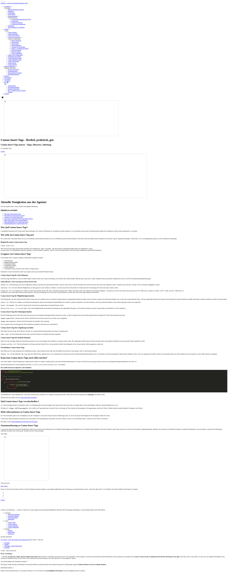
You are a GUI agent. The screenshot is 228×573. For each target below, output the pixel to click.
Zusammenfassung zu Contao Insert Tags (15, 223)
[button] (6, 561)
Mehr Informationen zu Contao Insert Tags (16, 222)
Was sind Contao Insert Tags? (12, 214)
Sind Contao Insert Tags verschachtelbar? (16, 220)
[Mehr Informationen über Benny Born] (26, 480)
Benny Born (4, 486)
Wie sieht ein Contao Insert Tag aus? (14, 215)
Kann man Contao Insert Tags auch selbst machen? (18, 218)
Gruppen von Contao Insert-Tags (13, 217)
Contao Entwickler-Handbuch (28, 397)
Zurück (3, 151)
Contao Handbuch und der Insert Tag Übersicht (24, 421)
